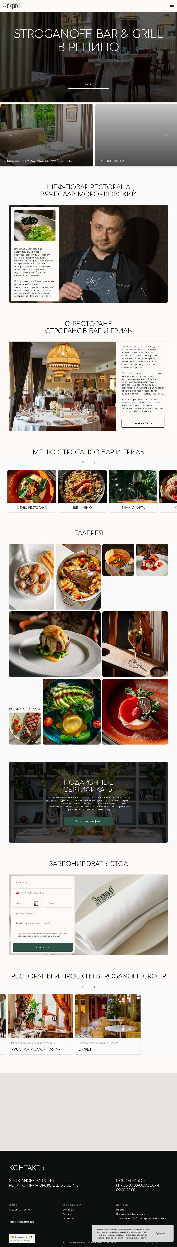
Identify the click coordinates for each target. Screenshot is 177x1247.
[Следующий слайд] (165, 135)
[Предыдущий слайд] (11, 135)
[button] (46, 135)
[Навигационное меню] (172, 6)
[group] (31, 493)
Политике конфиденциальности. (131, 1237)
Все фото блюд (23, 713)
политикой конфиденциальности (47, 939)
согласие (27, 937)
